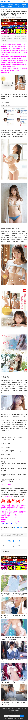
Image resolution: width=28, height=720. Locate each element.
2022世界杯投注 (18, 708)
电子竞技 (10, 6)
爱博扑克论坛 (5, 2)
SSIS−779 (6, 546)
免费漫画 (17, 4)
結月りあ (16, 546)
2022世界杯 (10, 4)
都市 (18, 718)
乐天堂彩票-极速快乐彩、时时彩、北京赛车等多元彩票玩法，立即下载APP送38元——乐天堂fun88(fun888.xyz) (14, 70)
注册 (24, 1)
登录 (21, 1)
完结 (15, 718)
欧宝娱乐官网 (11, 710)
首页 (2, 4)
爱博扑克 (7, 551)
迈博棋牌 (17, 710)
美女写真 (17, 6)
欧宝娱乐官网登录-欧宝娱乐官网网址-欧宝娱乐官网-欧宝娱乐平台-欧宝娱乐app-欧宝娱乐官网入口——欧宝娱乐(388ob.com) (14, 52)
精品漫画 (12, 718)
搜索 (22, 716)
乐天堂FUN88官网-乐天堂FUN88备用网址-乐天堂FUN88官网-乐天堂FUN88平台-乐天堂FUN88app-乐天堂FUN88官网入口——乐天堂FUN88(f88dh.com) (14, 46)
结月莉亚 (21, 546)
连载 (9, 718)
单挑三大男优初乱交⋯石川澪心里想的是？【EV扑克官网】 (14, 682)
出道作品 (11, 546)
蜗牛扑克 (24, 708)
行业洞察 (24, 6)
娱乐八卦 (24, 4)
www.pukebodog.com (18, 527)
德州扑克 (3, 6)
